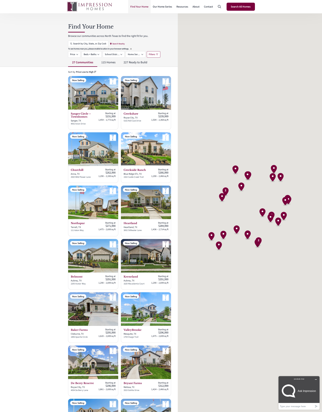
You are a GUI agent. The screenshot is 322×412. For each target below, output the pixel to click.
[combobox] (86, 72)
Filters (152, 54)
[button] (219, 6)
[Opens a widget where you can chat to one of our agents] (299, 393)
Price (72, 54)
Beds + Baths (90, 54)
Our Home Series (162, 7)
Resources (182, 7)
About (196, 7)
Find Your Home (139, 7)
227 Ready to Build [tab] (135, 62)
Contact (208, 7)
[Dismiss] (131, 49)
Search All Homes (241, 7)
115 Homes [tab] (108, 62)
